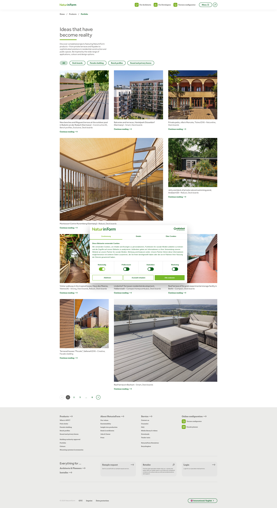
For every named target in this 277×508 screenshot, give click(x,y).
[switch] (126, 269)
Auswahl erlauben (138, 278)
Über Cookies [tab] (171, 236)
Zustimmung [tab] (106, 236)
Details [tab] (138, 236)
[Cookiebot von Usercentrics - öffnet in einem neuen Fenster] (175, 229)
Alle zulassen (170, 278)
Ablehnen (107, 278)
